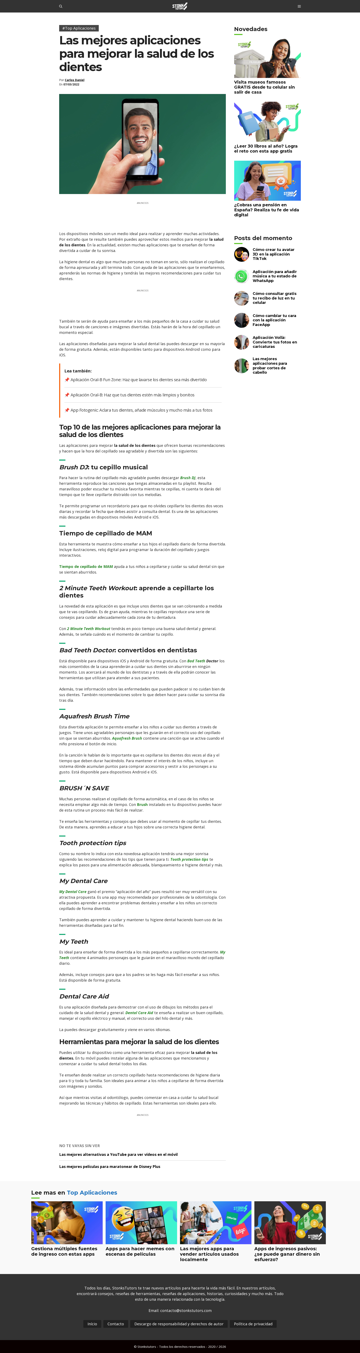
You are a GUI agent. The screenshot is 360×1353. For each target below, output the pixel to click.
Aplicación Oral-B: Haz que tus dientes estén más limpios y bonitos (133, 395)
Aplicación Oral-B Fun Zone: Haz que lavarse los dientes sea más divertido (139, 379)
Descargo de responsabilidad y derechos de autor (179, 1323)
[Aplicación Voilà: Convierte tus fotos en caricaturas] (241, 347)
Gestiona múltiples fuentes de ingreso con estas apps (64, 1251)
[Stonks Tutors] (180, 6)
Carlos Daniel (74, 80)
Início (92, 1323)
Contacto (116, 1323)
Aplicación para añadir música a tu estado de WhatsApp (275, 276)
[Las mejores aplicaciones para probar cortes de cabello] (241, 370)
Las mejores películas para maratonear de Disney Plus (109, 1166)
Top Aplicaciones (92, 1192)
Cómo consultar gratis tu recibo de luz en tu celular (274, 298)
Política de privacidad (253, 1323)
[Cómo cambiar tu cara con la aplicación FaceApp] (241, 325)
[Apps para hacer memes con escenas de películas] (141, 1241)
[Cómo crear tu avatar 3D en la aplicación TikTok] (241, 259)
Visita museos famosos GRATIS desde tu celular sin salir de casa (264, 87)
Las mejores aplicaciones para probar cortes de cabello (270, 366)
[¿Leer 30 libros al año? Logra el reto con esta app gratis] (267, 139)
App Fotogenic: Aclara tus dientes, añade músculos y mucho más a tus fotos (141, 410)
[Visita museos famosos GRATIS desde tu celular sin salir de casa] (267, 75)
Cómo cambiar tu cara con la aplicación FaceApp (274, 320)
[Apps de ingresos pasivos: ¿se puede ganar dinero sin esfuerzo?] (290, 1241)
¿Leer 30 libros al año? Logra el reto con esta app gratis (266, 149)
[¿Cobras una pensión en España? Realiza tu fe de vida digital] (267, 197)
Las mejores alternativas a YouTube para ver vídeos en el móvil (118, 1154)
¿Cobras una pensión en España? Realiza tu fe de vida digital (266, 209)
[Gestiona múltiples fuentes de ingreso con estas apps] (67, 1241)
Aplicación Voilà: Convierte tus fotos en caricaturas (275, 342)
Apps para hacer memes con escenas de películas (140, 1251)
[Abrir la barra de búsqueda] (60, 6)
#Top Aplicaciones (79, 28)
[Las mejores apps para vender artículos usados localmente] (215, 1241)
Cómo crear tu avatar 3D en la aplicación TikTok (274, 254)
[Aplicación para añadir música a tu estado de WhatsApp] (241, 281)
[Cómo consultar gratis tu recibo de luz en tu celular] (241, 303)
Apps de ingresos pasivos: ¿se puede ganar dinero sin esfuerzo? (287, 1254)
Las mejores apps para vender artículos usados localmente (209, 1254)
